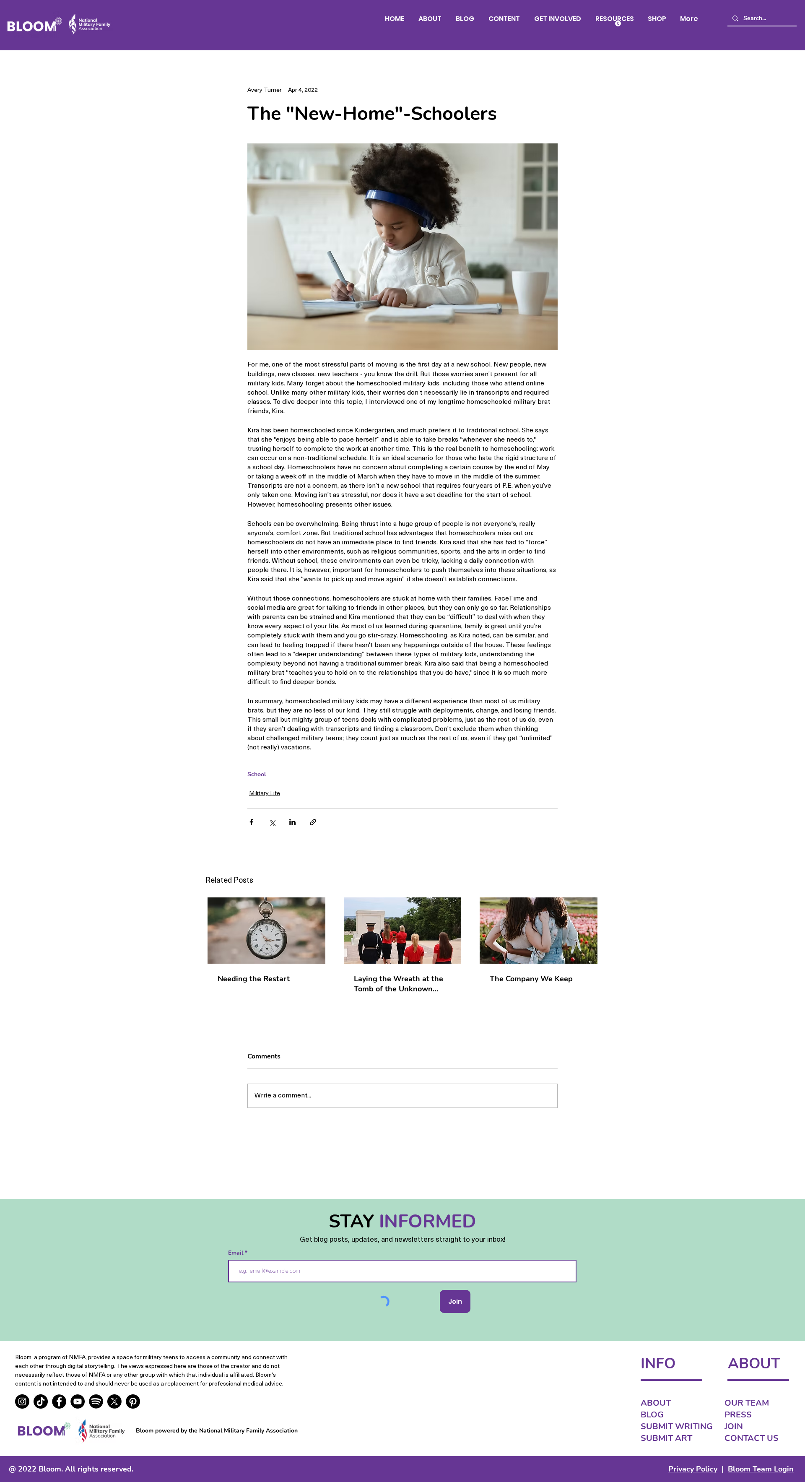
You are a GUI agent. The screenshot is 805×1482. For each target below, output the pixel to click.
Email (236, 1253)
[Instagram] (22, 1401)
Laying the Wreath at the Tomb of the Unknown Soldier (398, 984)
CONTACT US (751, 1438)
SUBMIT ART (666, 1438)
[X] (114, 1401)
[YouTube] (77, 1401)
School (256, 774)
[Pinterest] (133, 1401)
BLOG (652, 1414)
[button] (504, 19)
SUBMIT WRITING (677, 1426)
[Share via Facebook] (251, 822)
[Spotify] (96, 1401)
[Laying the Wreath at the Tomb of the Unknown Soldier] (403, 930)
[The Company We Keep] (538, 930)
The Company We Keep (531, 979)
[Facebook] (59, 1401)
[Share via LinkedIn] (292, 822)
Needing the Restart (254, 979)
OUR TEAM (746, 1403)
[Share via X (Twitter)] (272, 822)
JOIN (733, 1426)
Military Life (264, 793)
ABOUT (656, 1403)
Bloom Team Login (761, 1469)
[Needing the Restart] (266, 930)
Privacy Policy (692, 1469)
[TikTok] (41, 1401)
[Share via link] (313, 822)
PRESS (738, 1414)
